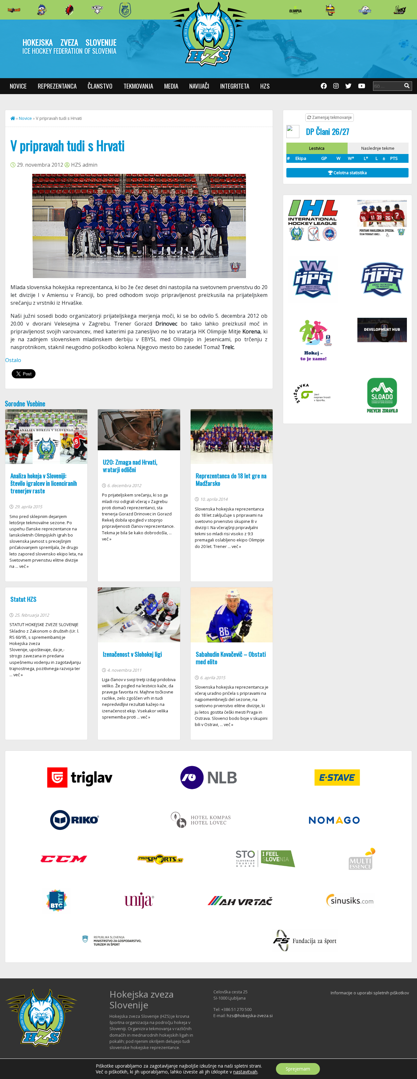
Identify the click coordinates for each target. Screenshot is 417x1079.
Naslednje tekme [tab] (378, 148)
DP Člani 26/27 (327, 131)
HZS (265, 86)
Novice (18, 86)
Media (171, 86)
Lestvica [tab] (316, 148)
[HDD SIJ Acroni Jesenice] (69, 9)
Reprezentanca (57, 86)
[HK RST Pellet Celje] (125, 10)
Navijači (199, 86)
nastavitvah (245, 1072)
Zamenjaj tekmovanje (331, 117)
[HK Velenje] (399, 9)
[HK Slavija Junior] (330, 9)
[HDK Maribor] (97, 9)
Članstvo (100, 86)
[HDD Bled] (14, 9)
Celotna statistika (350, 172)
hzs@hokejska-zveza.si (250, 1015)
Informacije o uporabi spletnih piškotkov (370, 993)
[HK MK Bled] (41, 9)
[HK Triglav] (364, 9)
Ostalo (13, 360)
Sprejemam (298, 1069)
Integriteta (234, 86)
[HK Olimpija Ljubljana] (295, 9)
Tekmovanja (138, 86)
